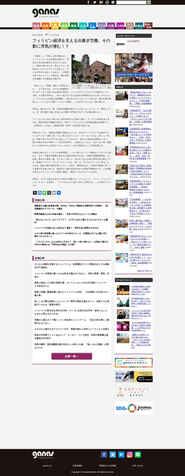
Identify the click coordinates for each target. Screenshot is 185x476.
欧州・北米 (148, 25)
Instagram (129, 454)
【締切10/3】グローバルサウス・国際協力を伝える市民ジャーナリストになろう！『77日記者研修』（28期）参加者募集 (140, 98)
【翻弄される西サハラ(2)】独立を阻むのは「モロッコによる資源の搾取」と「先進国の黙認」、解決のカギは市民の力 (141, 341)
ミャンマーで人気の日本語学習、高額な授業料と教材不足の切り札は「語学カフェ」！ (141, 314)
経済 (64, 25)
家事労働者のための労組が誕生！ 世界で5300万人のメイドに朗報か (65, 214)
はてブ (106, 2)
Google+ (101, 2)
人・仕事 (92, 25)
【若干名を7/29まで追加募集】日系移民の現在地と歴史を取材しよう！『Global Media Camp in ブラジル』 (140, 171)
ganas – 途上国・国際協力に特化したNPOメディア (46, 13)
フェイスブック (88, 2)
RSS (112, 2)
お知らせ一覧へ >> (144, 271)
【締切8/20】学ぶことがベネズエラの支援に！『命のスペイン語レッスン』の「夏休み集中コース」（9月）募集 (140, 242)
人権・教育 (55, 25)
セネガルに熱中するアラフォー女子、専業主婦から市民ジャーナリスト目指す (71, 329)
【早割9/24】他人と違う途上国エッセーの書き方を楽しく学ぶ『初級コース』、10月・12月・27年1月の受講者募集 (140, 153)
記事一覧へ (71, 356)
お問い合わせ (137, 466)
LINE (138, 454)
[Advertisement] (92, 438)
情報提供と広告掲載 (107, 466)
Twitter (94, 2)
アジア (102, 25)
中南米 (139, 25)
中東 (111, 25)
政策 (46, 25)
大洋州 (120, 25)
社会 (83, 25)
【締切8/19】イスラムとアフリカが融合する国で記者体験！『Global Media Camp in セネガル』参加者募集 (140, 187)
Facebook (104, 454)
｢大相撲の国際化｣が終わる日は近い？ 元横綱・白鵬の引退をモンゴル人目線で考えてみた (141, 290)
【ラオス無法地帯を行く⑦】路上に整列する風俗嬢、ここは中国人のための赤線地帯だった (141, 326)
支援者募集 (77, 466)
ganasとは (47, 466)
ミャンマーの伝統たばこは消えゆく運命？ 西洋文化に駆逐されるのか (66, 228)
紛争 (36, 25)
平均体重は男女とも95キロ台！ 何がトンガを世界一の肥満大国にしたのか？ (141, 302)
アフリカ (130, 25)
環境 (74, 25)
